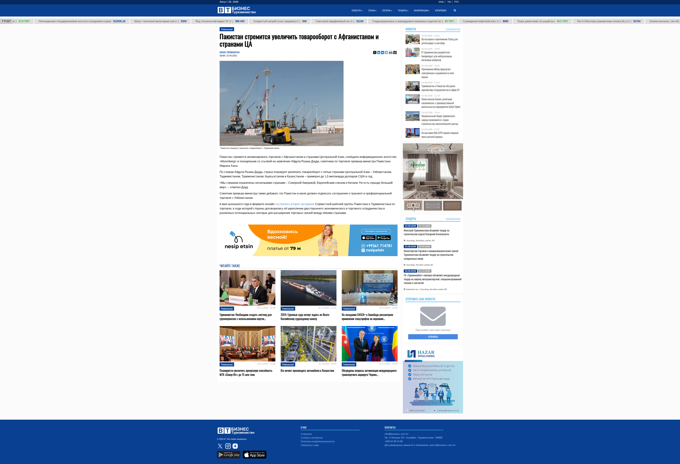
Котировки (440, 10)
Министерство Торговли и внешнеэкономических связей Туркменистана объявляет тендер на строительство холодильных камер (431, 254)
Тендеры (411, 219)
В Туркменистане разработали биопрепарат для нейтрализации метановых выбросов (436, 56)
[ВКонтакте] (382, 52)
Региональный (227, 29)
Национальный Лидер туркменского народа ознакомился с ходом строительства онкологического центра (439, 120)
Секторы (386, 10)
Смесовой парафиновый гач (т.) (312, 21)
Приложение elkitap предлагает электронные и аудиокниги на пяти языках (437, 73)
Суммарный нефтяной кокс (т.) (458, 21)
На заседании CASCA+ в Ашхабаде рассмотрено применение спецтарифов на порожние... (367, 317)
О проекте (306, 434)
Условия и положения (311, 438)
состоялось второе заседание (294, 204)
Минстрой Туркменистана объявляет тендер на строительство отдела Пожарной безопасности (426, 232)
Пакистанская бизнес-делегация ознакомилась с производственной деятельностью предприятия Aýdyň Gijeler (440, 103)
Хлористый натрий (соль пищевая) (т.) (252, 21)
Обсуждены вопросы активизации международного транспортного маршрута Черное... (369, 373)
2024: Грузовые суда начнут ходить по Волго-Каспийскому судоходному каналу (305, 317)
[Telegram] (386, 52)
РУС (456, 2)
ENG (441, 2)
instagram (227, 446)
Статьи (371, 10)
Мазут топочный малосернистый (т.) (133, 21)
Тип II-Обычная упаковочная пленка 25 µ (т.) (581, 21)
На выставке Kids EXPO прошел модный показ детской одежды (439, 135)
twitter (220, 446)
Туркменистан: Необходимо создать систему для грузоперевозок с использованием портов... (246, 317)
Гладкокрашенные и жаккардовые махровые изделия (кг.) (385, 21)
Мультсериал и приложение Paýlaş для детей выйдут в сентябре (439, 41)
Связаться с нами (310, 445)
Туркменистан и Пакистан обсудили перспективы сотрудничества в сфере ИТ (440, 88)
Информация (421, 10)
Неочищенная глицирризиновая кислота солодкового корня (54, 21)
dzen (234, 446)
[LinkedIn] (378, 52)
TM (449, 2)
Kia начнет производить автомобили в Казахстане (307, 371)
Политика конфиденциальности (318, 441)
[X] (374, 52)
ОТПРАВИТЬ (433, 336)
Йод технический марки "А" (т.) (192, 21)
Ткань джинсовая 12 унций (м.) (515, 21)
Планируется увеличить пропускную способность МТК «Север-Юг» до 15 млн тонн (246, 373)
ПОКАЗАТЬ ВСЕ (453, 29)
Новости (411, 29)
